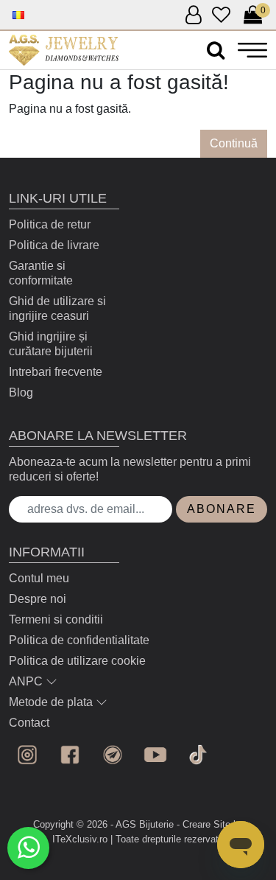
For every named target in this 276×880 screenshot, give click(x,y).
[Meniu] (252, 50)
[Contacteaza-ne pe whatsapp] (28, 848)
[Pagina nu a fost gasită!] (63, 50)
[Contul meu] (193, 16)
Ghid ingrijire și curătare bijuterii (51, 343)
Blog (21, 392)
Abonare (221, 509)
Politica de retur (50, 224)
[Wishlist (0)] (221, 16)
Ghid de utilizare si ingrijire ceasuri (57, 308)
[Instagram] (27, 754)
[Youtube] (155, 754)
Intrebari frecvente (55, 372)
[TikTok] (198, 754)
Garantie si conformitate (41, 273)
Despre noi (37, 599)
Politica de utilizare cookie (77, 660)
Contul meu (39, 578)
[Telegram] (112, 754)
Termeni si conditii (56, 619)
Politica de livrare (54, 245)
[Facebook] (70, 754)
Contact (29, 722)
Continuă (234, 143)
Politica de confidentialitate (79, 640)
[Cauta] (215, 50)
